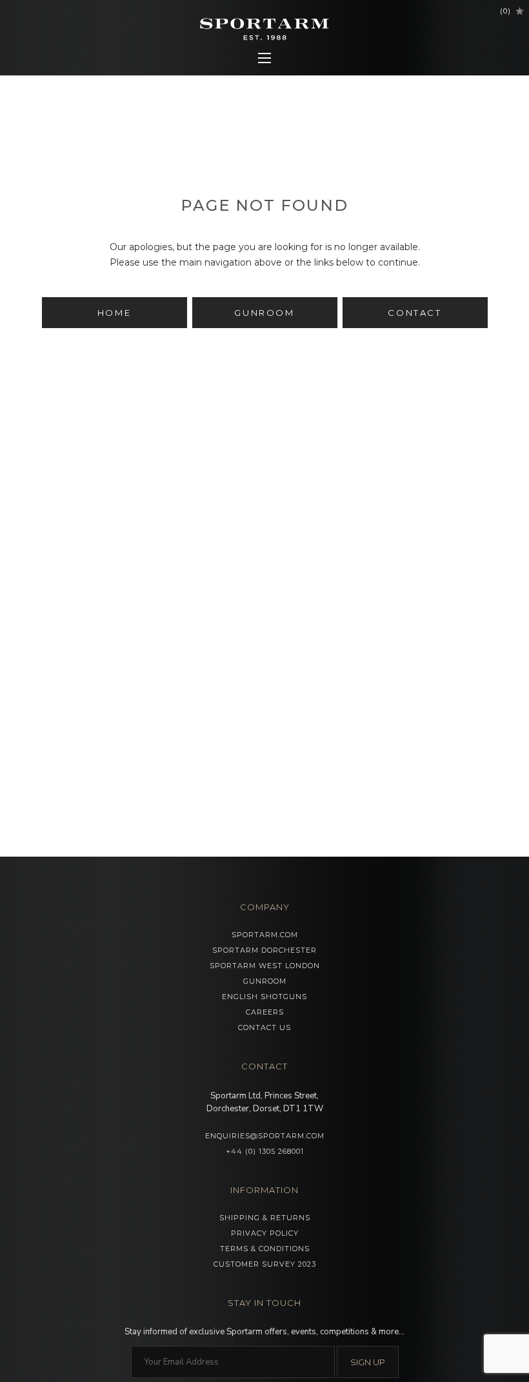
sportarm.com (265, 934)
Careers (265, 1012)
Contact (414, 312)
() (505, 10)
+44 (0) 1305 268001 (265, 1151)
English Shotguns (264, 996)
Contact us (264, 1027)
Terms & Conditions (265, 1248)
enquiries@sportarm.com (264, 1135)
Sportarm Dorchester (264, 950)
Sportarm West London (265, 965)
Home (114, 312)
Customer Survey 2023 (265, 1264)
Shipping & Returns (264, 1217)
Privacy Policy (265, 1233)
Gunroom (264, 312)
